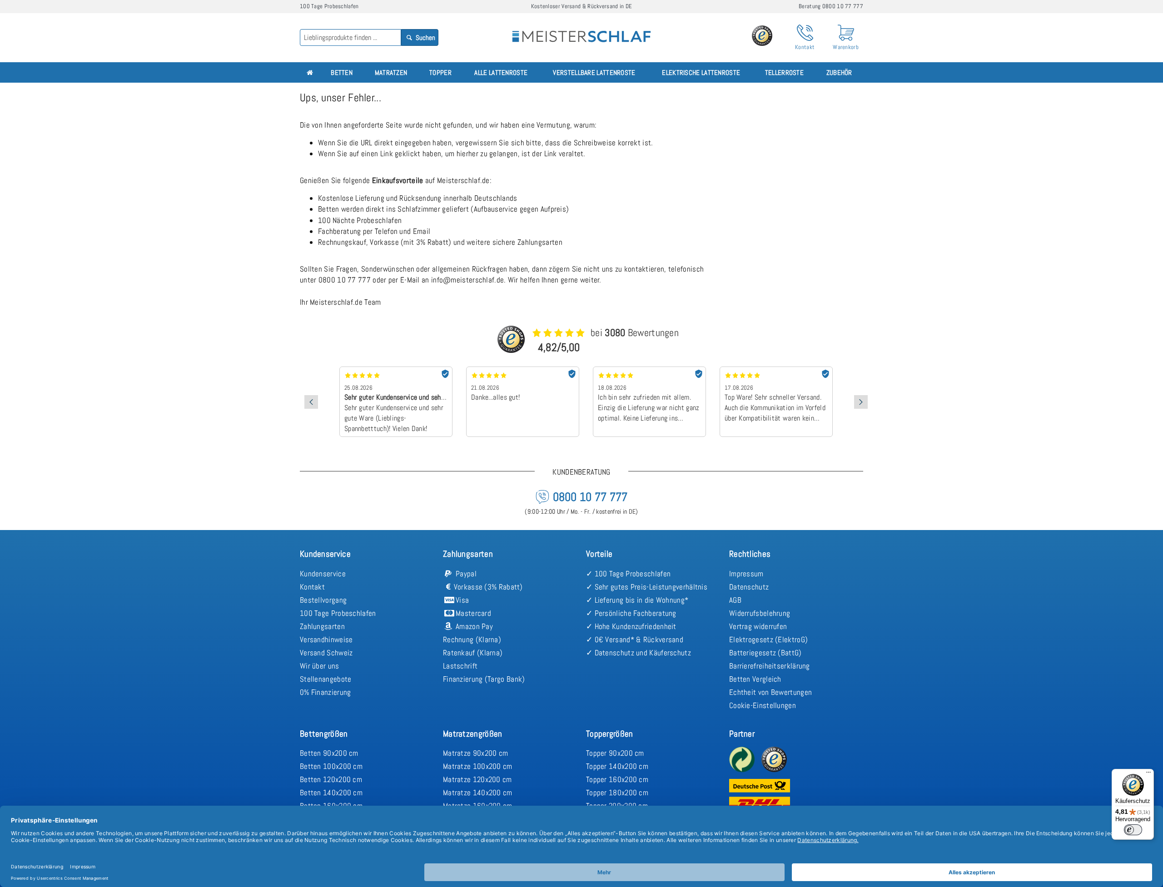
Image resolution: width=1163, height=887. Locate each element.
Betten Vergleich (755, 679)
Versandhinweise (326, 639)
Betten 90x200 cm (329, 753)
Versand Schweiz (326, 653)
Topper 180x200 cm (617, 793)
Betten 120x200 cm (331, 779)
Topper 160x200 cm (617, 779)
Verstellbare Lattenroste (594, 72)
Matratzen (391, 72)
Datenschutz (749, 587)
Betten (342, 72)
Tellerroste (784, 72)
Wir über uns (319, 666)
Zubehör (839, 72)
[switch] (1133, 829)
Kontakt (312, 587)
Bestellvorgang (323, 600)
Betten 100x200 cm (331, 766)
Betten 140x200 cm (331, 793)
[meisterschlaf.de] (581, 30)
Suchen (424, 37)
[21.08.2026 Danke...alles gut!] (522, 370)
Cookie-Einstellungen (762, 705)
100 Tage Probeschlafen (338, 613)
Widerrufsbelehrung (759, 613)
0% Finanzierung (325, 692)
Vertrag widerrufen (758, 626)
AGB (735, 600)
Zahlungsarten (322, 626)
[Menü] (1148, 774)
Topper (440, 72)
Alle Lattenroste (500, 72)
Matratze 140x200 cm (477, 793)
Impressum (746, 574)
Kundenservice (323, 574)
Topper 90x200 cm (615, 753)
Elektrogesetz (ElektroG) (768, 639)
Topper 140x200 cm (617, 766)
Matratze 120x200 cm (477, 779)
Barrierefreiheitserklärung (769, 666)
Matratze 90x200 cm (475, 753)
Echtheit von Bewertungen (770, 692)
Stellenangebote (326, 679)
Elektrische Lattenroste (701, 72)
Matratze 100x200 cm (477, 766)
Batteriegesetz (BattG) (765, 653)
